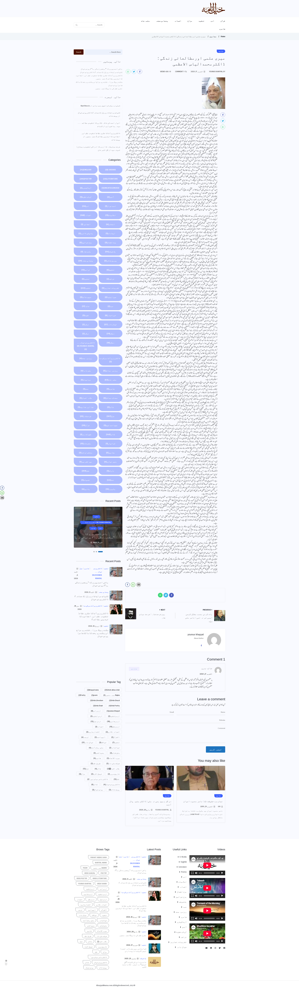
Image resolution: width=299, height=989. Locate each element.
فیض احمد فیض (110, 425)
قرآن (223, 21)
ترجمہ (85, 737)
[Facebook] (202, 645)
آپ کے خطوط (85, 197)
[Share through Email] (138, 584)
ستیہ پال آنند (96, 748)
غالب (110, 407)
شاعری (222, 29)
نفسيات (85, 480)
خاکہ (85, 306)
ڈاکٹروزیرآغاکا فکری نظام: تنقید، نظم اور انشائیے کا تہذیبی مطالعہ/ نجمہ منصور (99, 77)
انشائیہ (86, 224)
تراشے (110, 279)
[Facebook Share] (127, 584)
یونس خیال (97, 790)
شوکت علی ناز (113, 763)
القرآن (115, 737)
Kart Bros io (85, 105)
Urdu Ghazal (114, 700)
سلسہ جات (145, 21)
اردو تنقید (96, 716)
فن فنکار (85, 416)
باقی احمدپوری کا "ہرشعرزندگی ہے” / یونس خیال (101, 69)
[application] (207, 865)
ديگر (110, 333)
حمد (110, 306)
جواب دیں (134, 669)
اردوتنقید (114, 716)
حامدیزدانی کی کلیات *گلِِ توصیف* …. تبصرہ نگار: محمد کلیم (134, 964)
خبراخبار (110, 315)
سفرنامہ (86, 371)
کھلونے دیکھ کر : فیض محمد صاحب (106, 105)
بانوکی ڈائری (85, 233)
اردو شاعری (113, 721)
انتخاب (110, 224)
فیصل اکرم (96, 774)
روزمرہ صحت (85, 358)
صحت (85, 389)
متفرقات (85, 443)
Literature (110, 179)
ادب (212, 21)
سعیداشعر (99, 753)
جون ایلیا (110, 297)
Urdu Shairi (98, 706)
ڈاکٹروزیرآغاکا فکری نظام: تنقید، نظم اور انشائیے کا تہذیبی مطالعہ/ (93, 616)
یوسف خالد (114, 790)
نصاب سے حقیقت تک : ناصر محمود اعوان (203, 801)
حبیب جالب (85, 297)
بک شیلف (110, 252)
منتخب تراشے (85, 453)
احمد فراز (110, 206)
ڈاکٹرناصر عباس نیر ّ (97, 779)
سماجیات (86, 380)
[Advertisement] (98, 658)
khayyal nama (93, 690)
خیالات (102, 742)
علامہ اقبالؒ (113, 769)
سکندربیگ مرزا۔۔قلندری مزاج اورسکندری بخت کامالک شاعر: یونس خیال (99, 84)
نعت (110, 480)
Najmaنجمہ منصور (111, 695)
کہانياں (110, 443)
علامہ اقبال (86, 398)
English (85, 170)
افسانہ (177, 21)
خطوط (85, 315)
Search (78, 52)
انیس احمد (100, 737)
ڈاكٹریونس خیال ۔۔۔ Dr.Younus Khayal (86, 346)
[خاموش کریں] (196, 873)
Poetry (86, 179)
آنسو (110, 197)
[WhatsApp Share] (133, 584)
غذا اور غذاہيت (86, 407)
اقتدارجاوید (93, 732)
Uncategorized (110, 188)
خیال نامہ (110, 324)
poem (94, 695)
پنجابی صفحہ (162, 21)
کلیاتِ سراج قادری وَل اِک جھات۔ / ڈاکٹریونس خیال (101, 72)
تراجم (85, 270)
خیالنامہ (114, 748)
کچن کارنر (85, 434)
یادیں (86, 489)
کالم (110, 434)
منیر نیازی (110, 462)
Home (223, 36)
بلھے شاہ (86, 252)
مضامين (213, 36)
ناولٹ (110, 471)
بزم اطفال (110, 242)
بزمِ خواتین (86, 242)
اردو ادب (96, 711)
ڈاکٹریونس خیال (111, 784)
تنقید (201, 21)
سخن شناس (115, 753)
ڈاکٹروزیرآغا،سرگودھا (109, 360)
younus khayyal (162, 810)
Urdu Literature (96, 700)
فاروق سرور (114, 774)
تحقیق (110, 270)
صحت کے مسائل (110, 398)
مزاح (190, 21)
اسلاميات (110, 215)
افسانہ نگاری (113, 732)
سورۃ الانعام (113, 758)
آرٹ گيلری (85, 188)
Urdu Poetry (114, 706)
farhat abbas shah (112, 690)
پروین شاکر (110, 261)
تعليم (86, 279)
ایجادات (110, 233)
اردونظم (114, 727)
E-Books (110, 170)
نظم (86, 471)
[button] (102, 551)
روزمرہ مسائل (110, 371)
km (219, 806)
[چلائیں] (222, 873)
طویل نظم (95, 763)
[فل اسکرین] (192, 873)
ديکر (85, 324)
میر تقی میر (85, 462)
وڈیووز (110, 489)
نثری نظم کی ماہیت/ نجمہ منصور (108, 88)
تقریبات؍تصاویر (110, 288)
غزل (110, 416)
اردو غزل (96, 721)
